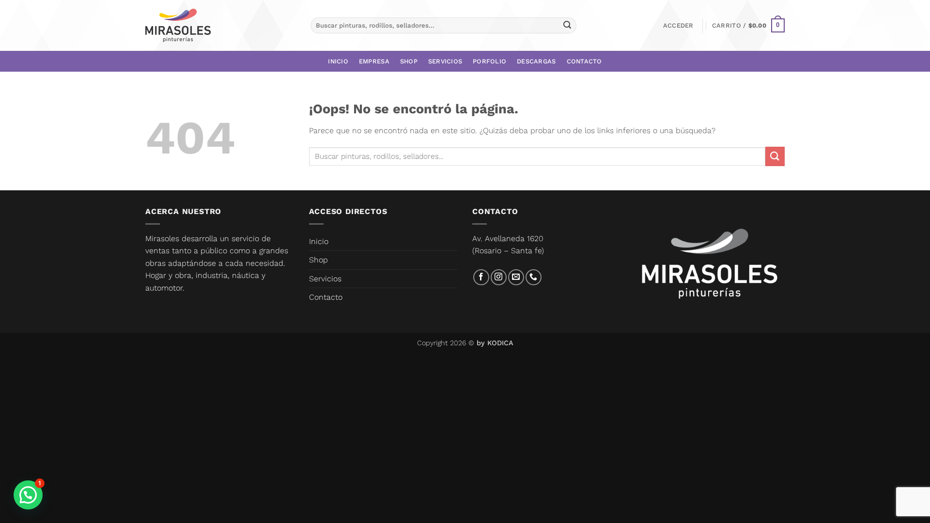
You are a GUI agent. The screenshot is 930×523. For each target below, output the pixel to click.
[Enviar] (567, 25)
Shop (409, 61)
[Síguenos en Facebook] (481, 277)
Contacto (584, 61)
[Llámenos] (534, 277)
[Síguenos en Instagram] (499, 277)
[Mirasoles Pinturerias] (178, 25)
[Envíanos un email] (516, 277)
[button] (678, 25)
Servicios (445, 61)
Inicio (338, 61)
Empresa (374, 61)
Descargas (536, 61)
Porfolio (489, 61)
